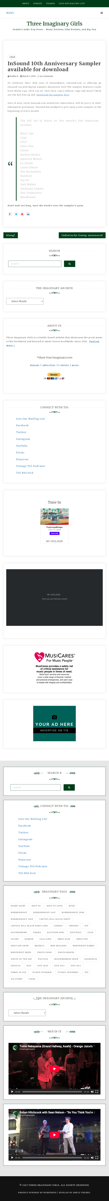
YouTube (22, 445)
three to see (18, 972)
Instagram (23, 439)
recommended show (66, 959)
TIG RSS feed (24, 472)
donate (35, 365)
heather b (14, 76)
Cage (12, 56)
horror (29, 939)
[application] (54, 1069)
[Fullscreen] (96, 1091)
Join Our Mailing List (30, 418)
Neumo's (39, 946)
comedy (58, 926)
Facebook (22, 425)
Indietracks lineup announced (82, 235)
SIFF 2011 (59, 966)
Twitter (21, 432)
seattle (15, 966)
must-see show (20, 946)
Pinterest (22, 459)
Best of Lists (55, 906)
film (90, 932)
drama (37, 932)
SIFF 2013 (76, 966)
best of (36, 906)
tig (87, 972)
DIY (86, 926)
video (32, 979)
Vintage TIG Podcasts (30, 466)
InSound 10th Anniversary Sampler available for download (54, 66)
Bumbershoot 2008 (73, 912)
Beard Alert (18, 906)
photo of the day (21, 959)
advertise (49, 365)
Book (72, 906)
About (26, 3)
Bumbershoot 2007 (44, 912)
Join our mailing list (72, 3)
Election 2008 (55, 932)
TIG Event (17, 979)
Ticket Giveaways (68, 972)
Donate (37, 3)
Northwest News (21, 952)
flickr (15, 939)
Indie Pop (82, 939)
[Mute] (92, 1091)
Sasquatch (90, 959)
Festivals (75, 932)
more (75, 365)
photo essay (44, 952)
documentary (19, 932)
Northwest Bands (84, 946)
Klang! (10, 235)
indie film (63, 939)
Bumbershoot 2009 (22, 919)
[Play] (12, 1091)
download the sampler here (53, 95)
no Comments (46, 76)
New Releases (59, 946)
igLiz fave (45, 939)
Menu (10, 12)
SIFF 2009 (42, 966)
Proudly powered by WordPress (37, 1193)
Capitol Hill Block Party (54, 919)
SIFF (29, 966)
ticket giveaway (42, 972)
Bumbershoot (19, 912)
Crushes (73, 926)
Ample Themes (81, 1193)
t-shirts (63, 365)
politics (43, 959)
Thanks (50, 3)
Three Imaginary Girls (54, 24)
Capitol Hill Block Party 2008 (29, 926)
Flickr (20, 452)
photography (66, 952)
